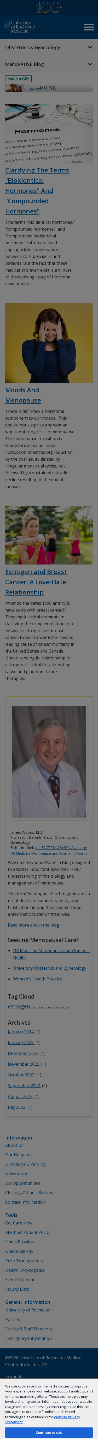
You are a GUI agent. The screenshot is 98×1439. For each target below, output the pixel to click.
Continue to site (49, 1432)
